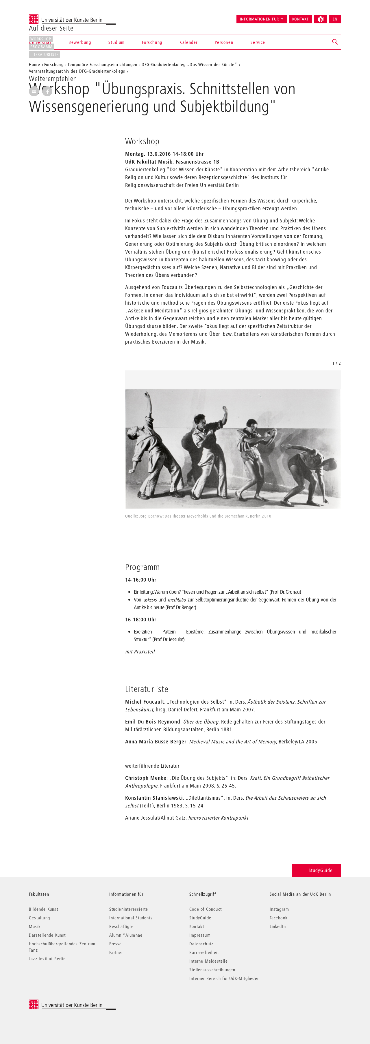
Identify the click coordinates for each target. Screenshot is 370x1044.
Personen (224, 42)
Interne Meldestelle (208, 961)
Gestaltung (39, 918)
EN (335, 19)
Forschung (152, 42)
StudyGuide (320, 870)
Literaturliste (44, 54)
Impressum (200, 935)
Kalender (189, 42)
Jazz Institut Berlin (47, 958)
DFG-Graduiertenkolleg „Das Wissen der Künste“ (189, 64)
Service (258, 42)
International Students (131, 918)
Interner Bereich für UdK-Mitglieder (224, 978)
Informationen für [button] (259, 19)
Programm (41, 46)
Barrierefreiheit (204, 952)
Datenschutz (201, 943)
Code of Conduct (205, 909)
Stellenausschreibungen (212, 969)
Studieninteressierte (128, 909)
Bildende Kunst (43, 909)
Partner (116, 952)
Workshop (40, 39)
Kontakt (300, 19)
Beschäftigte (121, 926)
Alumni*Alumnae (126, 935)
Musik (35, 926)
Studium (116, 42)
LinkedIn (278, 926)
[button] (335, 42)
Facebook (279, 918)
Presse (115, 943)
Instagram (279, 909)
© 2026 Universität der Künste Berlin (59, 1002)
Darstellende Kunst (47, 935)
